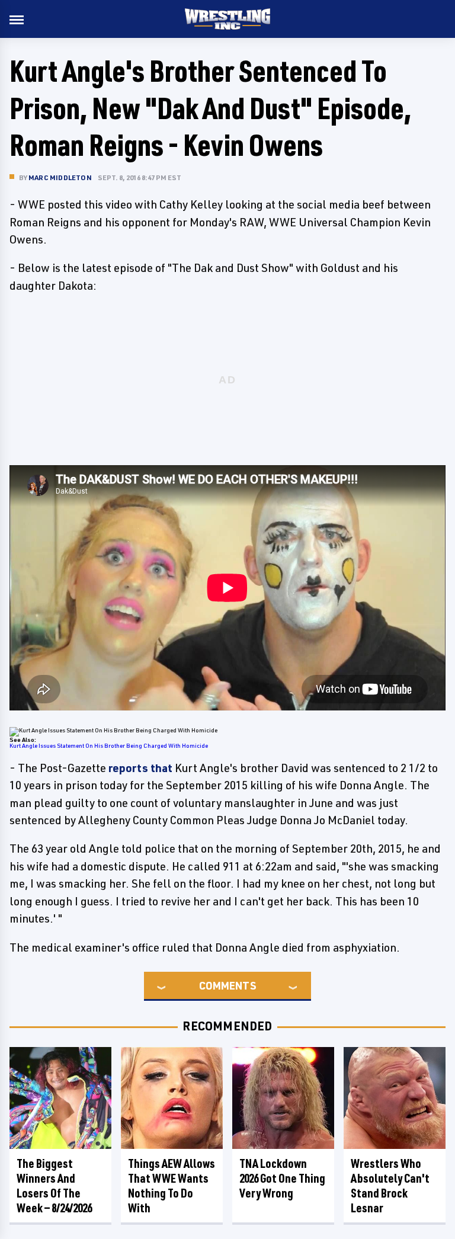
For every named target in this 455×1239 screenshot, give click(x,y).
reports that (140, 768)
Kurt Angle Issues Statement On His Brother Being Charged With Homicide (108, 745)
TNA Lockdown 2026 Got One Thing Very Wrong (282, 1178)
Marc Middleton (60, 177)
